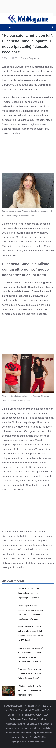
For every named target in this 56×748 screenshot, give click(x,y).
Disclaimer (41, 719)
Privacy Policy (28, 719)
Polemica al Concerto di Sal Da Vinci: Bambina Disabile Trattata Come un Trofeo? (29, 673)
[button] (52, 27)
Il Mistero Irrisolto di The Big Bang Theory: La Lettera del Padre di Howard (29, 690)
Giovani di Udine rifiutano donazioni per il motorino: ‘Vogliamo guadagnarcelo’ (28, 593)
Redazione (15, 719)
